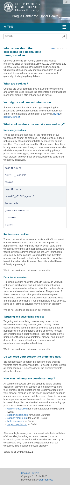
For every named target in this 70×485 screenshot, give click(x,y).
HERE (56, 113)
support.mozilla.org (17, 418)
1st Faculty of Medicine (25, 10)
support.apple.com (17, 424)
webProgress (46, 479)
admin (53, 48)
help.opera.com (15, 421)
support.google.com (17, 415)
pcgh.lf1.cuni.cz (12, 117)
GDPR (35, 473)
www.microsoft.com (17, 408)
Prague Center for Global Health (35, 16)
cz (66, 2)
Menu (35, 27)
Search (63, 36)
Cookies (25, 473)
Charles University (32, 14)
